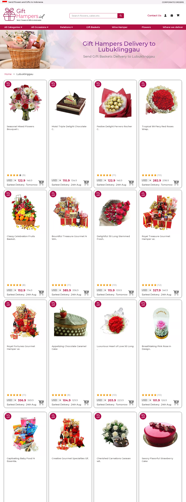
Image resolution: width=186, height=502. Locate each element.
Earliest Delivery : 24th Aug (66, 184)
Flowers (146, 27)
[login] (165, 15)
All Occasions (38, 27)
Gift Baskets (93, 27)
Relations (65, 27)
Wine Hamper (119, 27)
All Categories (12, 27)
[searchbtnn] (121, 15)
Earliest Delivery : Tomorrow (22, 184)
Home (8, 74)
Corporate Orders (173, 2)
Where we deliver (173, 27)
